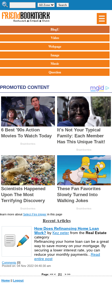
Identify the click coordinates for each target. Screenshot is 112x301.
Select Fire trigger (34, 214)
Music (55, 63)
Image (55, 55)
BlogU (55, 29)
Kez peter (60, 233)
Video (55, 37)
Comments (9, 262)
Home (5, 280)
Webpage (54, 46)
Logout (18, 280)
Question (55, 72)
